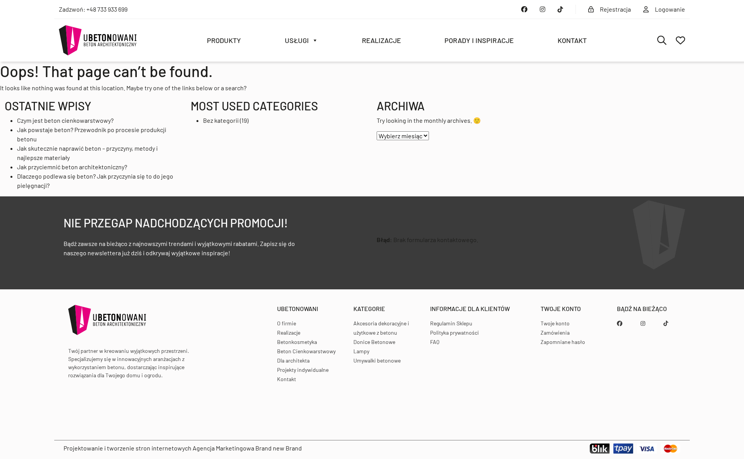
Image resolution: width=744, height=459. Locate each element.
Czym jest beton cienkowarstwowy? (65, 120)
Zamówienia (555, 332)
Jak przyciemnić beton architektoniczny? (72, 166)
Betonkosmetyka (297, 342)
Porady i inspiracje (479, 40)
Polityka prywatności (454, 332)
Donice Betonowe (374, 342)
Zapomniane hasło (563, 342)
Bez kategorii (221, 120)
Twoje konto (555, 323)
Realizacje (381, 40)
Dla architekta (293, 360)
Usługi (297, 40)
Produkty (224, 40)
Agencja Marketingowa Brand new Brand (247, 448)
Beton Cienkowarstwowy (306, 351)
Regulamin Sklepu (451, 323)
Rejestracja (615, 9)
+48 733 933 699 (106, 9)
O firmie (286, 323)
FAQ (434, 342)
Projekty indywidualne (303, 369)
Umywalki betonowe (377, 360)
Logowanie (670, 9)
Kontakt (572, 40)
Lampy (361, 351)
